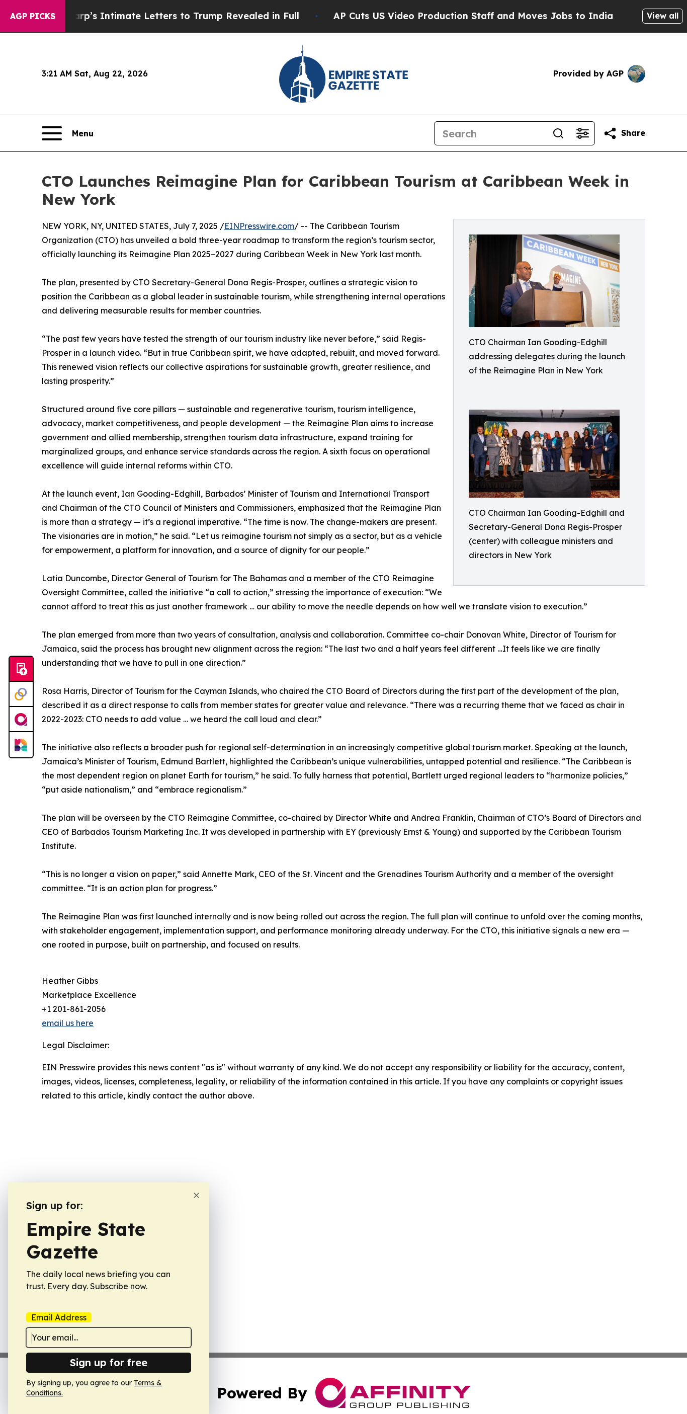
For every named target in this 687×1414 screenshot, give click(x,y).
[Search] (558, 133)
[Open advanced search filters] (582, 133)
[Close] (196, 1195)
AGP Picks (32, 16)
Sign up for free (108, 1362)
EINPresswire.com (259, 226)
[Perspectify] (21, 694)
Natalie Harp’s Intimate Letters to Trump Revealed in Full (164, 16)
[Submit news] (21, 669)
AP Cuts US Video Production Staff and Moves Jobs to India (473, 16)
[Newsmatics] (21, 744)
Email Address (59, 1317)
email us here (68, 1023)
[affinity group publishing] (21, 719)
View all (662, 16)
